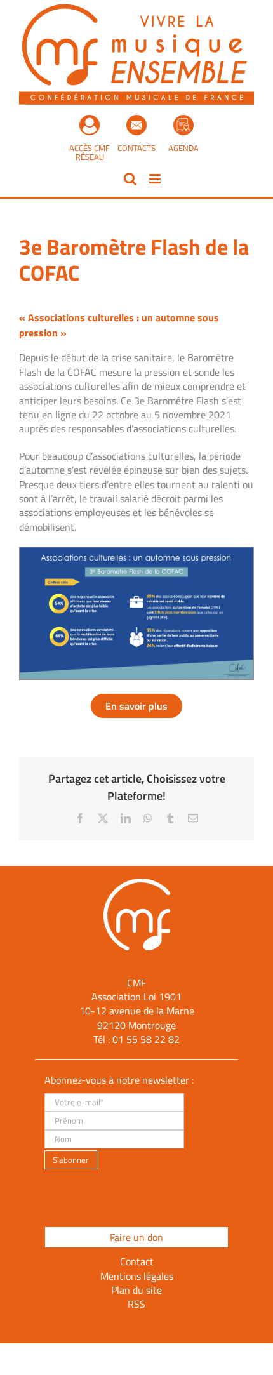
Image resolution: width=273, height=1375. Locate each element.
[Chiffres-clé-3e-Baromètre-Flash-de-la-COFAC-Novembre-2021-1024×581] (136, 551)
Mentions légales (136, 1276)
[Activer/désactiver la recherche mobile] (130, 178)
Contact (137, 1261)
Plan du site (136, 1290)
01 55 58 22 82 (146, 1039)
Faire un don (136, 1237)
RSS (136, 1304)
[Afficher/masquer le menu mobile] (156, 178)
